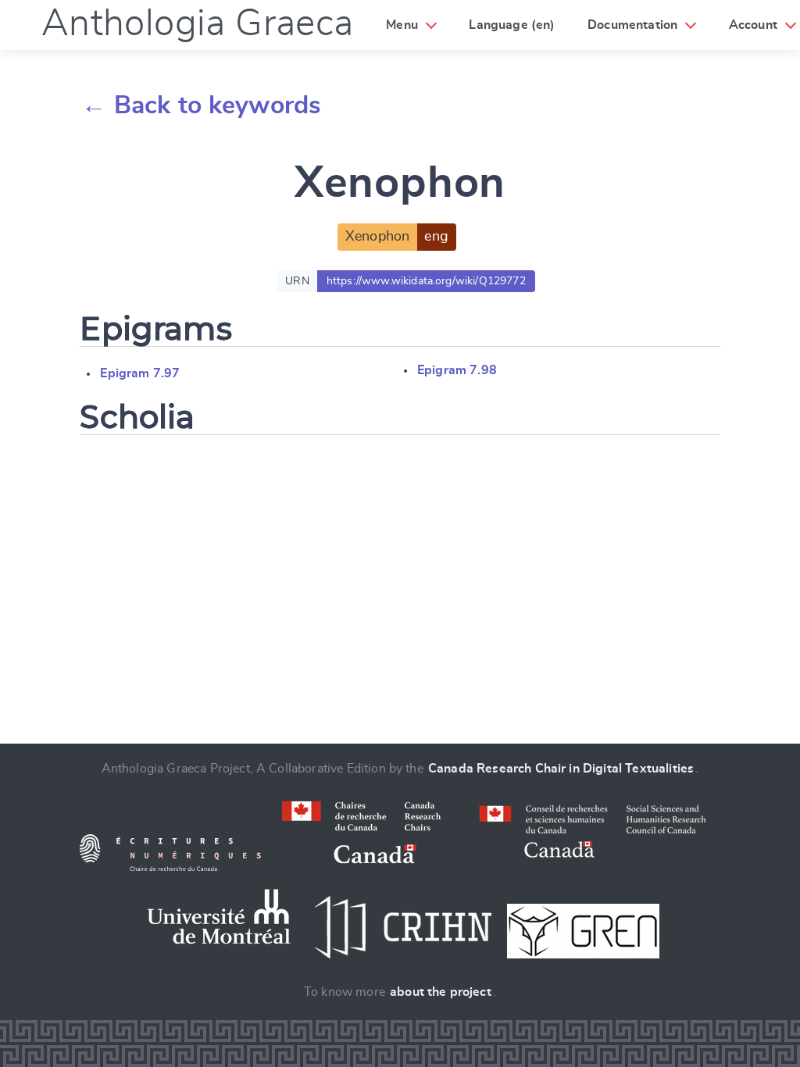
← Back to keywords (201, 105)
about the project (440, 992)
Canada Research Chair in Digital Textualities (561, 768)
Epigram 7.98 (457, 370)
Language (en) (512, 25)
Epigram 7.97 (140, 373)
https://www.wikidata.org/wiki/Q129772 (426, 281)
